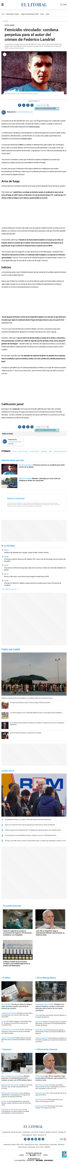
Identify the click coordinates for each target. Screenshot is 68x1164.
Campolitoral (6, 1132)
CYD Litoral (34, 1132)
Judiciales (44, 451)
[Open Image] (4, 54)
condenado (16, 409)
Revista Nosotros (16, 1132)
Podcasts (42, 1132)
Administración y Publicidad (48, 1144)
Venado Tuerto (27, 139)
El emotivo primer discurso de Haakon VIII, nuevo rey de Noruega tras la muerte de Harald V (35, 559)
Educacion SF (42, 1135)
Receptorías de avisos (31, 1144)
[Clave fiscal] (64, 1157)
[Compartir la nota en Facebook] (20, 105)
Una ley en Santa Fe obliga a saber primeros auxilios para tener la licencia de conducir (32, 583)
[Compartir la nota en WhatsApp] (28, 105)
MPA (21, 145)
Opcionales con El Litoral (36, 1147)
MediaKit (47, 1147)
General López (34, 127)
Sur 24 (14, 451)
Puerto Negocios (27, 1135)
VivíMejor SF (62, 1132)
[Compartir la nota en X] (24, 105)
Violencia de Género (60, 451)
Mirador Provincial (51, 1132)
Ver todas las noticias (9, 589)
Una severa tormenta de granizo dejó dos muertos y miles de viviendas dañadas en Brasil (35, 568)
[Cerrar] (57, 108)
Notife (35, 1135)
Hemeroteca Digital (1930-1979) (14, 1144)
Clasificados (26, 1132)
